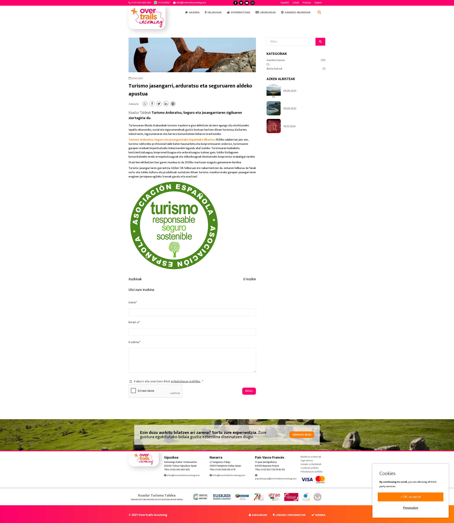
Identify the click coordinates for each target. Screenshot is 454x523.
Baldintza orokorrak (311, 457)
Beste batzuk (296, 69)
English (318, 3)
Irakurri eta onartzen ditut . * (168, 381)
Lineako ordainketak (311, 464)
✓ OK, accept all (410, 496)
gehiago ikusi (301, 434)
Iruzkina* (135, 342)
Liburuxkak (268, 12)
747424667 (164, 2)
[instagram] (252, 3)
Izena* (133, 302)
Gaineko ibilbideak (298, 12)
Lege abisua (307, 460)
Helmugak (214, 12)
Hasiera (194, 12)
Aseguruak (259, 515)
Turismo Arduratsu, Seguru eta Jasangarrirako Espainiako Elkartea (172, 139)
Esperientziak (240, 12)
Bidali (249, 391)
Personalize (410, 507)
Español (285, 3)
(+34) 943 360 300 (141, 2)
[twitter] (241, 3)
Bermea (320, 515)
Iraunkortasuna (296, 60)
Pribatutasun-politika (311, 472)
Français (307, 3)
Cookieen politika (309, 468)
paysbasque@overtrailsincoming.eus (276, 479)
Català (295, 3)
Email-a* (134, 322)
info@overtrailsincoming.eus (191, 2)
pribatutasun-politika (186, 381)
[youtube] (247, 3)
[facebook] (235, 3)
